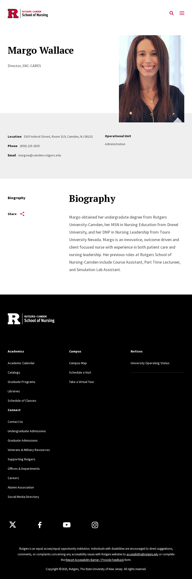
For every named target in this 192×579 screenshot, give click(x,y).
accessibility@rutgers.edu (142, 554)
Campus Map (78, 363)
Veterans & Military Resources (29, 450)
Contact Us (15, 422)
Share (12, 214)
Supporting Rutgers (21, 459)
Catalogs (14, 372)
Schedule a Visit (80, 372)
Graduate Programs (21, 382)
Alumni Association (21, 487)
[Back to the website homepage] (28, 13)
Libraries (14, 391)
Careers (13, 478)
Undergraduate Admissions (27, 431)
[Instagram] (95, 525)
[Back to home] (39, 319)
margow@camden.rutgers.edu (39, 155)
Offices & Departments (24, 468)
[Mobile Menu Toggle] (182, 13)
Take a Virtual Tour (81, 382)
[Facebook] (39, 525)
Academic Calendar (21, 363)
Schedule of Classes (22, 400)
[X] (12, 525)
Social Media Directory (23, 497)
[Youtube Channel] (66, 524)
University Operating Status (150, 363)
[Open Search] (171, 13)
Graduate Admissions (23, 440)
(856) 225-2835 (30, 146)
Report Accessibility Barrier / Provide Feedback (95, 560)
